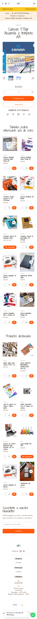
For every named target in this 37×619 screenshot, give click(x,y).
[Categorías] (5, 3)
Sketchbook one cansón (25, 484)
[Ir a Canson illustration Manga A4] (27, 299)
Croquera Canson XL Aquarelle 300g (9, 237)
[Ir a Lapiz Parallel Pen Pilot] (27, 430)
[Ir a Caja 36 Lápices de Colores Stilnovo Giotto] (10, 390)
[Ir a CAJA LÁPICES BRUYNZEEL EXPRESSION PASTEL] (27, 349)
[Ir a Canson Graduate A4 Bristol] (27, 183)
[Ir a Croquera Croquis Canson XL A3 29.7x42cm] (10, 183)
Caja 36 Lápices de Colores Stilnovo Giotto (9, 406)
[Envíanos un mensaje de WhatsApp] (32, 615)
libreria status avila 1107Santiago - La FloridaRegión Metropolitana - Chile (18, 591)
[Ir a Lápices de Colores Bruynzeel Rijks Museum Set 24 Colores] (10, 430)
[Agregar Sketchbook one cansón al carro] (31, 494)
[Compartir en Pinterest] (24, 114)
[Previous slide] (4, 78)
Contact (18, 562)
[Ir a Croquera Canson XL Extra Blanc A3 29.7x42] (27, 222)
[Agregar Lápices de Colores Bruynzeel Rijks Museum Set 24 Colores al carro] (14, 456)
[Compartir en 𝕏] (13, 114)
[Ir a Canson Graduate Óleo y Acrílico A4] (10, 299)
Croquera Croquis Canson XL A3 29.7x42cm (8, 198)
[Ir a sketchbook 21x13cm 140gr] (27, 262)
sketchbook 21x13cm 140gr (26, 277)
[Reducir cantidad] (5, 92)
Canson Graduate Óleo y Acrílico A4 (9, 314)
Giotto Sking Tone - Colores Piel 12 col (9, 364)
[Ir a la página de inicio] (19, 4)
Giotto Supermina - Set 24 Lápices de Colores (27, 406)
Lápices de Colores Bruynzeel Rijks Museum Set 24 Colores (9, 446)
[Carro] (34, 3)
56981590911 (18, 583)
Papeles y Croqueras (17, 16)
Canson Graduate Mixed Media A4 (26, 158)
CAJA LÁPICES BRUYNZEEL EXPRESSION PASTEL (25, 366)
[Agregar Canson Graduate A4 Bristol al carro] (31, 207)
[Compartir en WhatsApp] (18, 114)
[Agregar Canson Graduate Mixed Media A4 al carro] (31, 168)
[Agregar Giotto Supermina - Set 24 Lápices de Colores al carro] (31, 415)
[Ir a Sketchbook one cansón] (27, 471)
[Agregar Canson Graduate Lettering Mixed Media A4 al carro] (14, 168)
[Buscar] (9, 3)
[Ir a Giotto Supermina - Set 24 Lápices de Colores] (27, 390)
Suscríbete (18, 531)
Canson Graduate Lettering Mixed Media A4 (8, 159)
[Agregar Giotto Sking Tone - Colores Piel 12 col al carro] (14, 376)
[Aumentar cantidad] (32, 92)
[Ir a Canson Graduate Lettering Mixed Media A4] (10, 143)
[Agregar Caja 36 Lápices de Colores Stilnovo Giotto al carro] (14, 415)
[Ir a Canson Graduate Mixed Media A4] (27, 143)
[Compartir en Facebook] (8, 114)
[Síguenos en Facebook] (24, 551)
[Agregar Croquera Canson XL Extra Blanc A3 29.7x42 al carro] (31, 247)
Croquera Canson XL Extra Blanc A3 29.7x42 (27, 238)
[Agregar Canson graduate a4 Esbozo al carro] (14, 284)
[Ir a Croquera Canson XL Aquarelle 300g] (10, 222)
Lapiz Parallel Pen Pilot (26, 445)
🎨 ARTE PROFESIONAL (21, 13)
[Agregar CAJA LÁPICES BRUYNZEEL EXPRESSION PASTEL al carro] (31, 376)
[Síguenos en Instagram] (21, 551)
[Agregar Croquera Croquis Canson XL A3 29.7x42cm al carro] (14, 207)
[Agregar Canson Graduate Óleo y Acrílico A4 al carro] (14, 322)
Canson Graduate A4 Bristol (27, 198)
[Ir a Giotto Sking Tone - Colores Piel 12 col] (10, 349)
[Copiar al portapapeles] (29, 114)
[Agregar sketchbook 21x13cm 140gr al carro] (31, 284)
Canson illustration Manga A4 (26, 314)
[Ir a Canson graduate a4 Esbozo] (10, 262)
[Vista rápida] (14, 143)
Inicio (7, 13)
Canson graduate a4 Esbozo (9, 277)
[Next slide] (32, 78)
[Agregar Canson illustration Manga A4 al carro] (31, 322)
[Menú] (2, 3)
